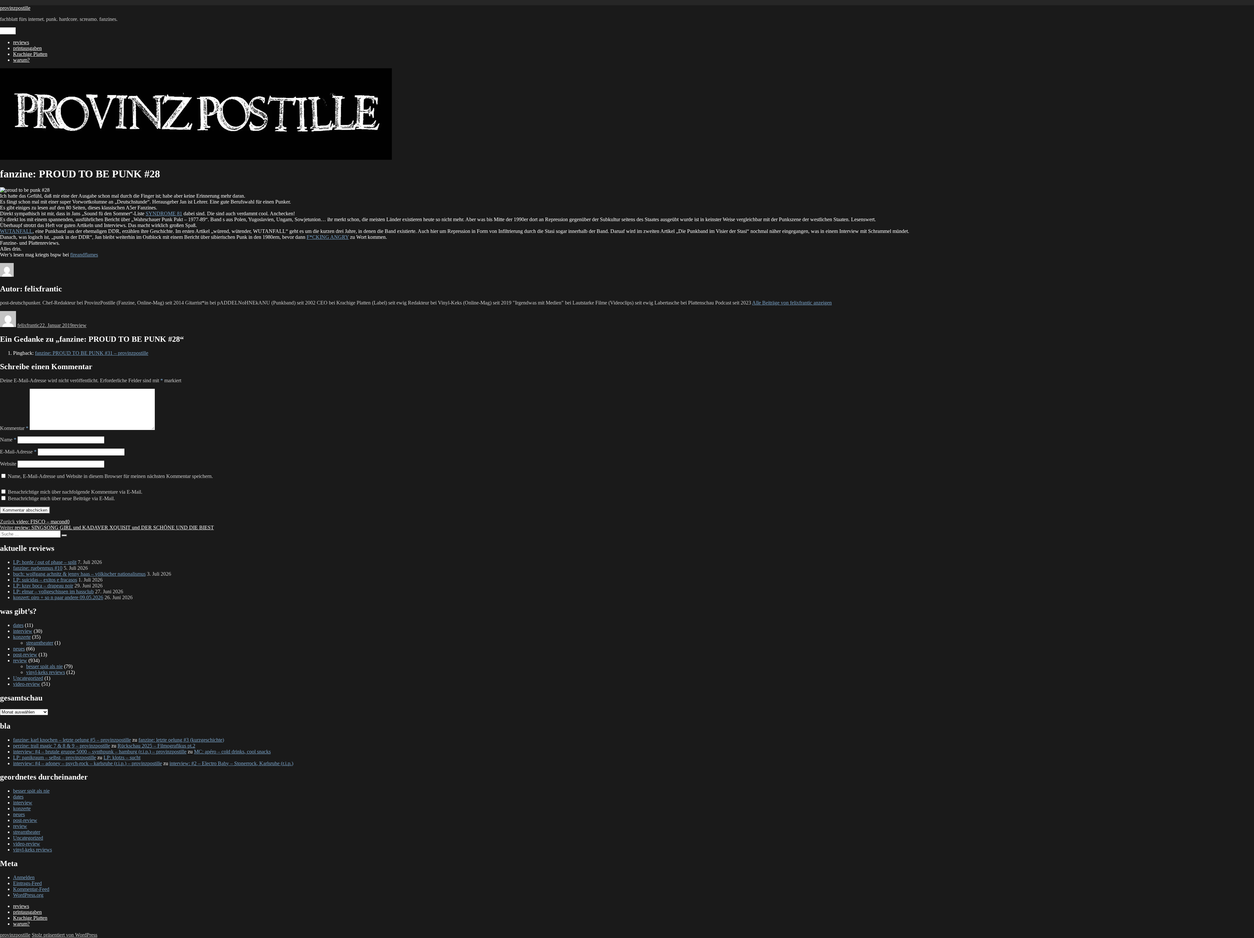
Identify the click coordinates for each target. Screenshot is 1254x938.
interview (22, 631)
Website (8, 464)
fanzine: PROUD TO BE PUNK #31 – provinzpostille (91, 353)
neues (19, 648)
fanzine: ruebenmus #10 (37, 568)
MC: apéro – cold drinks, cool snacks (232, 751)
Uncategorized (28, 678)
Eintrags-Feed (27, 883)
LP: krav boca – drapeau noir (43, 585)
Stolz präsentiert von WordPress (64, 935)
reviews (21, 42)
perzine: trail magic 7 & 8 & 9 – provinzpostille (61, 746)
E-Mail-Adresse (18, 451)
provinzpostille (15, 8)
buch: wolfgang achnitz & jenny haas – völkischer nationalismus (79, 574)
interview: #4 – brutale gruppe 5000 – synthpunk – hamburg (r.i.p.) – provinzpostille (99, 751)
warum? (21, 60)
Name (8, 439)
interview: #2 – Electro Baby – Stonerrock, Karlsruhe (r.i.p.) (231, 763)
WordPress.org (28, 895)
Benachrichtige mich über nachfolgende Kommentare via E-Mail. (75, 492)
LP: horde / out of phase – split (44, 562)
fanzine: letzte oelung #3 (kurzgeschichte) (181, 740)
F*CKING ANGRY (328, 237)
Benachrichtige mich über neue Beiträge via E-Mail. (61, 498)
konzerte (22, 637)
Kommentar (14, 428)
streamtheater (39, 643)
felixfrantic (28, 325)
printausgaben (27, 48)
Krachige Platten (30, 54)
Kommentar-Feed (31, 889)
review (79, 325)
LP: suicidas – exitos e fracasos (45, 580)
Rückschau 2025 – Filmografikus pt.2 (156, 746)
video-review (26, 684)
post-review (25, 654)
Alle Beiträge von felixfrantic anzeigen (792, 302)
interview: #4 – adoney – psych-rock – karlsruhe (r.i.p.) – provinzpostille (87, 763)
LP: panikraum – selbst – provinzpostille (54, 757)
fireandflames (84, 254)
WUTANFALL (16, 231)
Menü (8, 30)
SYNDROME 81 (164, 213)
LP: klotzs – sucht (122, 757)
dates (18, 625)
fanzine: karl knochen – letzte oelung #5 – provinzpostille (72, 740)
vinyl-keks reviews (45, 672)
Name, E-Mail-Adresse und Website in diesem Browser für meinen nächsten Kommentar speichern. (110, 476)
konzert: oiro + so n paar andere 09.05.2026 (58, 597)
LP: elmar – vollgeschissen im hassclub (53, 591)
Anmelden (24, 877)
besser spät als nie (44, 666)
